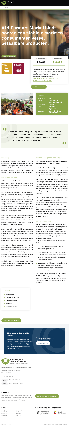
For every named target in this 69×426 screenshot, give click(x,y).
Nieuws (18, 413)
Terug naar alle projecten (11, 320)
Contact (19, 415)
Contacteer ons (43, 343)
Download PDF (39, 87)
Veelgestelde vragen (44, 338)
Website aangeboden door (55, 424)
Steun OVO (5, 413)
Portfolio (4, 411)
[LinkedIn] (6, 388)
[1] (2, 7)
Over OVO (19, 411)
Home (9, 3)
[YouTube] (8, 388)
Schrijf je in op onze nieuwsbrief (47, 396)
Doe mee (4, 415)
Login (9, 424)
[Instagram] (4, 388)
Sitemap (3, 424)
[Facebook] (2, 388)
